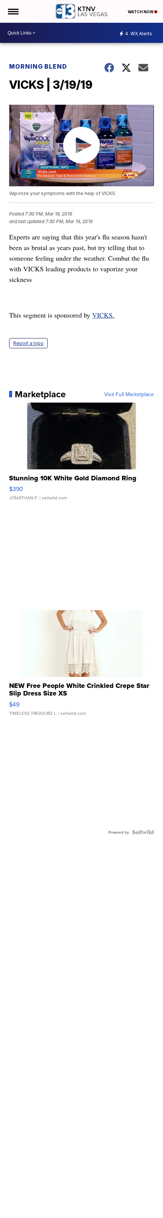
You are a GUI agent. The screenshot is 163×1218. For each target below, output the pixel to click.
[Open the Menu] (13, 11)
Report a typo (28, 343)
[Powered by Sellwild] (143, 832)
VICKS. (103, 314)
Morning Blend (38, 66)
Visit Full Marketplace (129, 394)
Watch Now (141, 11)
